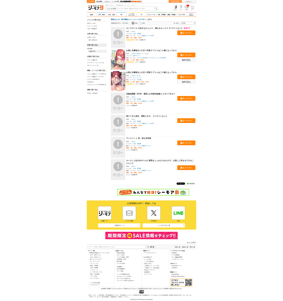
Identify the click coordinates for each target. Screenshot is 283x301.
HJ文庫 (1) (90, 82)
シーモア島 (115, 1)
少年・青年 (101, 14)
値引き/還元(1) (93, 40)
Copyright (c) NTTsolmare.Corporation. (141, 299)
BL (121, 14)
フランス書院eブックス (144, 146)
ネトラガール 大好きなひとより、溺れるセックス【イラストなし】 (155, 28)
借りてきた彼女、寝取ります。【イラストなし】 (146, 116)
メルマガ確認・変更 (123, 257)
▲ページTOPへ (191, 242)
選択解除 (90, 48)
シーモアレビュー (94, 285)
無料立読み (186, 60)
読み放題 (99, 1)
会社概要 (103, 288)
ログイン (188, 1)
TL (141, 14)
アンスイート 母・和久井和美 (138, 138)
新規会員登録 (121, 253)
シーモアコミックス (131, 14)
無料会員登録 (175, 1)
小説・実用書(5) (92, 28)
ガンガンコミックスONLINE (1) (96, 84)
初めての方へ (148, 263)
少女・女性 (111, 14)
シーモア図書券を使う (123, 274)
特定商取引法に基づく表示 (145, 288)
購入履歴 (119, 261)
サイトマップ (148, 274)
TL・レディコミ (95, 261)
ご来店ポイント (119, 225)
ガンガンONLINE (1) (93, 79)
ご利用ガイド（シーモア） (152, 265)
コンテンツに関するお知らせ (125, 280)
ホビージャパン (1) (92, 65)
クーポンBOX (121, 263)
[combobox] (138, 8)
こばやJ (132, 31)
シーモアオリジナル (96, 272)
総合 (91, 14)
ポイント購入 (121, 255)
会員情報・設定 (121, 259)
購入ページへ (186, 33)
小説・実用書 (161, 14)
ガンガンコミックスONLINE (157, 58)
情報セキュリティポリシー (130, 288)
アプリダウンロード (150, 253)
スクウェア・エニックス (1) (95, 62)
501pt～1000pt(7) (92, 93)
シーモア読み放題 (94, 283)
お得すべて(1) (91, 37)
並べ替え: (177, 23)
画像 (143, 23)
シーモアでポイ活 (164, 225)
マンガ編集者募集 (177, 257)
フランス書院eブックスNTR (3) (96, 74)
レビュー (107, 1)
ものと (147, 53)
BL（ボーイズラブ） (96, 259)
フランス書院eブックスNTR (145, 35)
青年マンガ (136, 55)
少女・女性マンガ (95, 257)
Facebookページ (177, 265)
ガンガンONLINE (142, 58)
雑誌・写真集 (171, 14)
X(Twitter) (174, 268)
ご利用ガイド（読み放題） (152, 268)
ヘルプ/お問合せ (149, 261)
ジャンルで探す (111, 8)
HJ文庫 (139, 80)
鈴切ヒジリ (140, 53)
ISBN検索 (166, 288)
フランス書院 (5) (92, 60)
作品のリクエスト (149, 270)
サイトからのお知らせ (123, 278)
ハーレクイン (94, 270)
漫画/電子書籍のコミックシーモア (99, 253)
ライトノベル (151, 14)
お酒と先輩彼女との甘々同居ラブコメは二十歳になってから (151, 50)
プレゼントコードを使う (124, 276)
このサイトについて (158, 288)
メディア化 (181, 14)
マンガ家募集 (176, 255)
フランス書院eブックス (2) (95, 76)
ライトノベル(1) (92, 26)
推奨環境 (147, 272)
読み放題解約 (121, 269)
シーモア (91, 1)
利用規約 (109, 288)
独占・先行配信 (94, 274)
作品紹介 (174, 253)
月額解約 (119, 266)
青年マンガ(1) (91, 23)
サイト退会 (120, 271)
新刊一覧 (192, 247)
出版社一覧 (185, 247)
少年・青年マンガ (95, 255)
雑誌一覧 (177, 247)
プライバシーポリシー (117, 288)
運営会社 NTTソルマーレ (175, 288)
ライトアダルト (191, 14)
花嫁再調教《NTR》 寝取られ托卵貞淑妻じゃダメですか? (150, 94)
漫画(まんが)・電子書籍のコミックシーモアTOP (128, 19)
